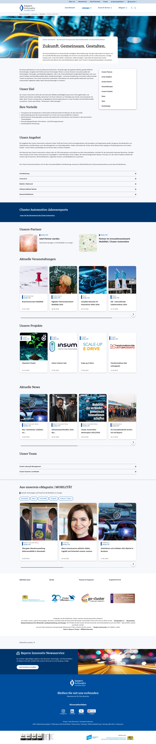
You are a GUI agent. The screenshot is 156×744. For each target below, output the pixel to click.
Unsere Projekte (107, 91)
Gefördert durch (25, 580)
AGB (34, 724)
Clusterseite (118, 621)
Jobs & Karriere (95, 2)
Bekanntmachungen (43, 724)
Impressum (119, 724)
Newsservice (82, 2)
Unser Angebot (107, 77)
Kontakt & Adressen (86, 722)
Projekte (53, 498)
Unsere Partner (107, 82)
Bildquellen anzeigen (26, 642)
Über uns (72, 2)
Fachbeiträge (106, 106)
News (103, 96)
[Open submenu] (91, 8)
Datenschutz (76, 724)
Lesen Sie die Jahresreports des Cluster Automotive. (37, 215)
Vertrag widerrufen (108, 724)
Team (103, 101)
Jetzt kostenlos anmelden (27, 667)
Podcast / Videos (65, 498)
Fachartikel (43, 498)
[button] (133, 314)
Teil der (51, 580)
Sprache (132, 2)
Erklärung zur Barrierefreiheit (61, 724)
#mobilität (24, 498)
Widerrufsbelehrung (94, 724)
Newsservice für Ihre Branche (78, 696)
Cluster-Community (100, 627)
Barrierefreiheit (118, 2)
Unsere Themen (107, 72)
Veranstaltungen (107, 86)
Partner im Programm (86, 580)
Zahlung (84, 724)
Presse (105, 2)
